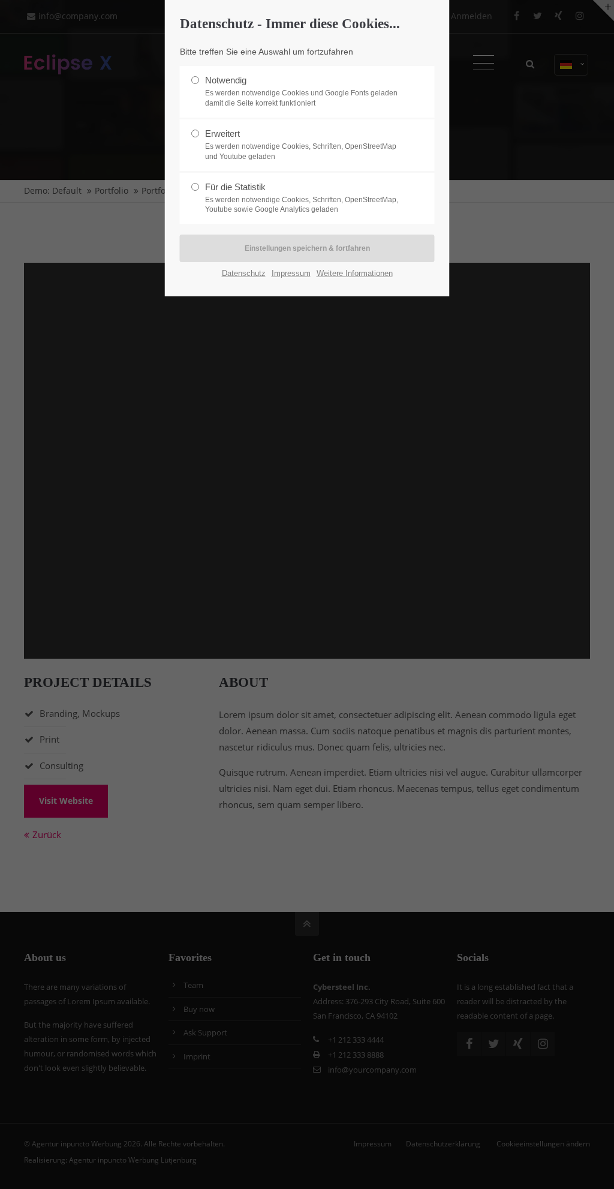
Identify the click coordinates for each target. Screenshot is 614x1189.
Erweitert (300, 144)
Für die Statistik (301, 198)
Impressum (291, 273)
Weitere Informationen (355, 273)
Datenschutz (244, 273)
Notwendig (301, 91)
